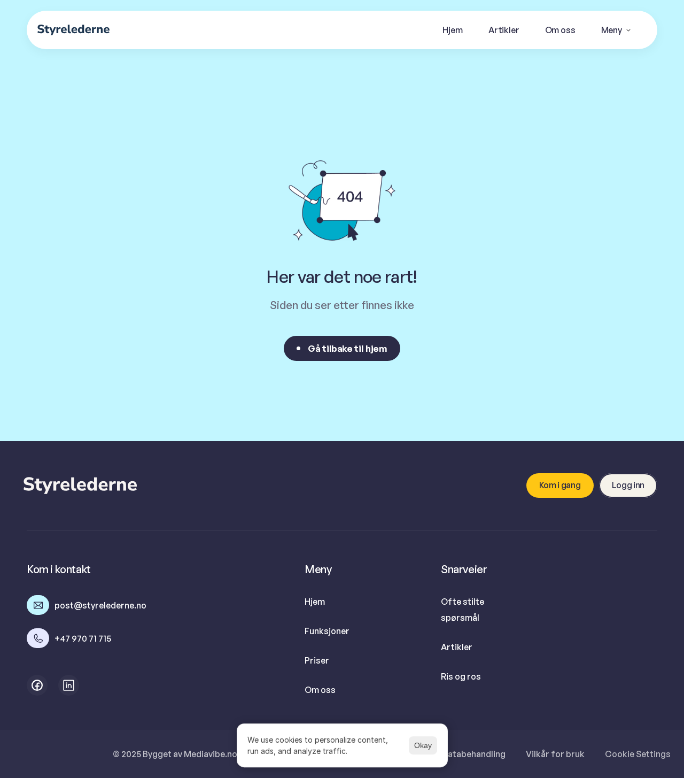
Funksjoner (327, 631)
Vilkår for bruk (555, 754)
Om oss (320, 689)
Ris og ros (461, 676)
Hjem (315, 601)
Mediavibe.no (210, 754)
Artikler (456, 647)
